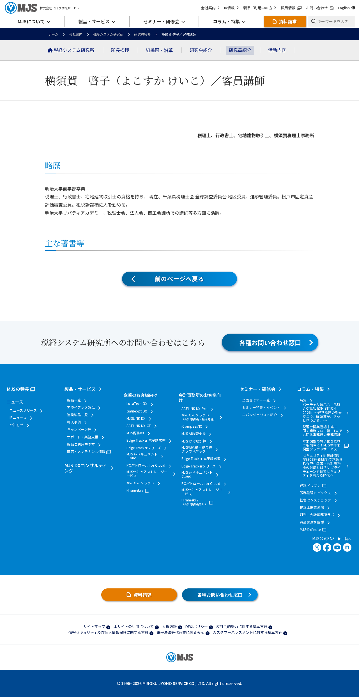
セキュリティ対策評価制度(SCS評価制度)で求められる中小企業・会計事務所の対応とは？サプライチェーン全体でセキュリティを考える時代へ (323, 465)
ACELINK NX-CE (138, 426)
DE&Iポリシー (196, 626)
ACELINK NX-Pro (194, 409)
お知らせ (16, 425)
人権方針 (169, 626)
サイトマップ (94, 626)
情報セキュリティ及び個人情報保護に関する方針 (108, 632)
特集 (303, 400)
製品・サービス (80, 389)
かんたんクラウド (140, 483)
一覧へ (345, 539)
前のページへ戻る (179, 278)
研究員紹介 (142, 34)
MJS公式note (310, 529)
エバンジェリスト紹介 (259, 415)
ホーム (53, 34)
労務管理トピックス (315, 493)
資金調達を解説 (312, 522)
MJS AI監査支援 (193, 433)
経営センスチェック (315, 500)
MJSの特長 (18, 389)
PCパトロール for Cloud (145, 465)
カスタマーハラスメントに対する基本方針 (247, 632)
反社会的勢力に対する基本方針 (241, 626)
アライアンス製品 (81, 407)
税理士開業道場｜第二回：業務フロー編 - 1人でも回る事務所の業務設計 (322, 431)
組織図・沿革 (159, 50)
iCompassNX (191, 426)
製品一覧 (74, 400)
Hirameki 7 (135, 490)
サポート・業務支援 (82, 437)
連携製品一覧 (77, 415)
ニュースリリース (23, 410)
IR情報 (229, 7)
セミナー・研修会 (257, 389)
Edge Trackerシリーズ (143, 448)
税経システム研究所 (108, 34)
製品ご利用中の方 (257, 7)
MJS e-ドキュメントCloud (142, 456)
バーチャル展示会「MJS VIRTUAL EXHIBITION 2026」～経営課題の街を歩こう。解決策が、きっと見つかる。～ (322, 412)
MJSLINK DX (136, 418)
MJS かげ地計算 (193, 441)
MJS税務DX (135, 433)
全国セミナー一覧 (256, 400)
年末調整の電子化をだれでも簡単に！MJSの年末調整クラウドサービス (322, 445)
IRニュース (18, 417)
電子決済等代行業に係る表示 (180, 632)
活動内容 (277, 50)
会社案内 (208, 7)
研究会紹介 (201, 50)
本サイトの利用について (134, 626)
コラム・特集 (310, 389)
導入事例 (74, 422)
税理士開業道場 (312, 507)
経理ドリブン (310, 485)
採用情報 (288, 7)
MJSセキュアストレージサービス (147, 474)
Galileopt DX (136, 411)
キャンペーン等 (79, 429)
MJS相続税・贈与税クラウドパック (196, 449)
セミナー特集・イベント (261, 407)
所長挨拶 (120, 50)
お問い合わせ (317, 7)
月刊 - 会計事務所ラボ (317, 515)
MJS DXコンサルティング (85, 468)
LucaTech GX (136, 403)
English (344, 7)
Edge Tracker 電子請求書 (145, 440)
